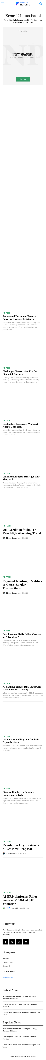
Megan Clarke (11, 538)
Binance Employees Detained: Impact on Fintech (19, 793)
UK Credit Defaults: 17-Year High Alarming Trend (22, 531)
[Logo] (22, 4)
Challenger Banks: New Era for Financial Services (20, 372)
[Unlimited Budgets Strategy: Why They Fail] (23, 456)
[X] (19, 941)
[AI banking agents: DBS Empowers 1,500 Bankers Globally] (23, 666)
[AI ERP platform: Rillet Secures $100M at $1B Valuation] (23, 875)
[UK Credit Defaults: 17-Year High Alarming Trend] (23, 508)
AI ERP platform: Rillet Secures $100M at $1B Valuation (20, 900)
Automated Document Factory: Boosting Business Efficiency (20, 317)
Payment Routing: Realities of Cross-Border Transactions (22, 584)
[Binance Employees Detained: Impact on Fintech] (23, 771)
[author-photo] (4, 538)
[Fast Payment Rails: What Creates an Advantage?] (23, 613)
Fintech (7, 313)
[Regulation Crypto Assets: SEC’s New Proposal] (23, 823)
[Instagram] (12, 941)
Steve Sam (10, 853)
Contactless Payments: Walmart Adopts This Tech (20, 425)
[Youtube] (26, 941)
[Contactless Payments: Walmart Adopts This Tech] (23, 403)
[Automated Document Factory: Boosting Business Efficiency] (23, 296)
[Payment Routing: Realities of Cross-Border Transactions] (23, 559)
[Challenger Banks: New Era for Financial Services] (23, 351)
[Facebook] (5, 941)
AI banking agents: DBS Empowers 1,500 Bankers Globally (22, 688)
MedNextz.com (8, 978)
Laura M (15, 908)
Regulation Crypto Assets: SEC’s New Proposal (21, 847)
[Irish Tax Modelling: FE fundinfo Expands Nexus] (23, 719)
